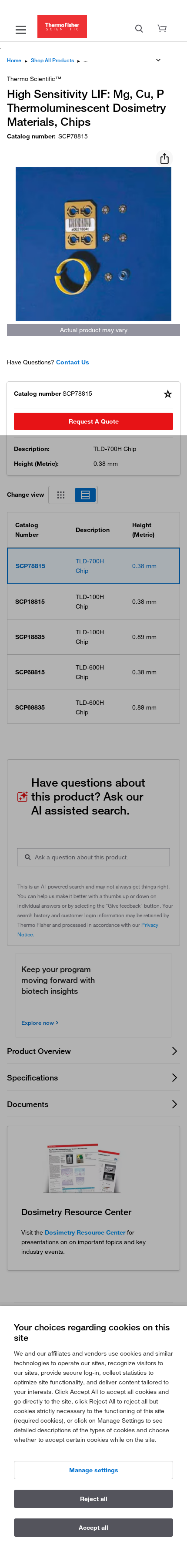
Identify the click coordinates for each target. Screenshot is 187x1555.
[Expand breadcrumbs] (158, 60)
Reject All (93, 1499)
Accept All (93, 1527)
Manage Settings (93, 1470)
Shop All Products (52, 60)
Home (14, 60)
